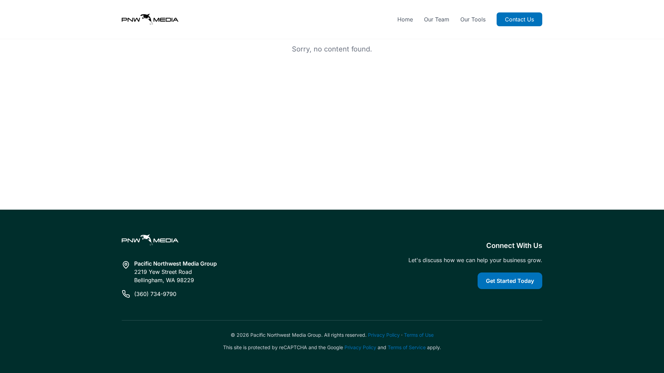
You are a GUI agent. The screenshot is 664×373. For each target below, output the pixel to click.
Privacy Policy (384, 335)
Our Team (436, 19)
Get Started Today (510, 280)
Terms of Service (407, 347)
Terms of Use (419, 335)
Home (405, 19)
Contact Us (519, 19)
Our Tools (473, 19)
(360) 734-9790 (155, 293)
